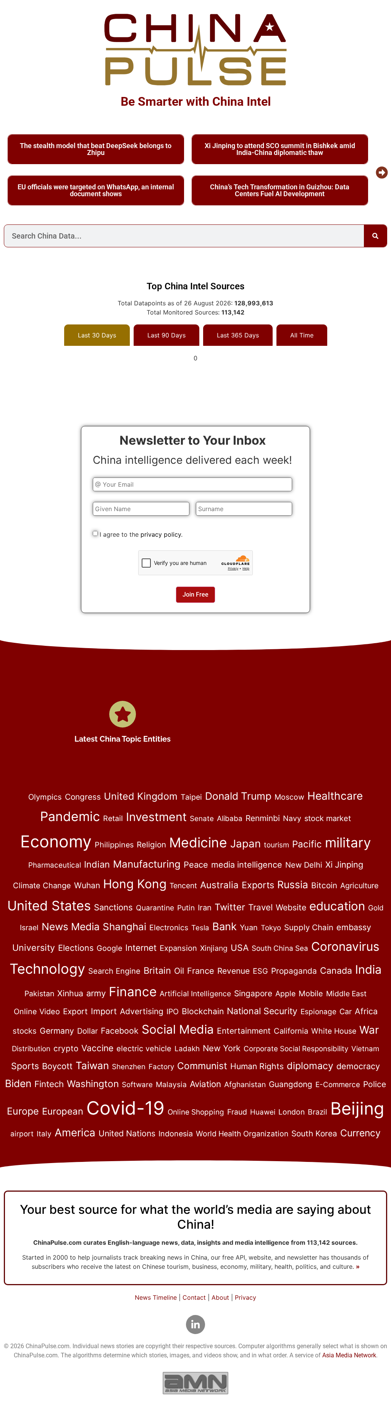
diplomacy (310, 1065)
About (220, 1297)
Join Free (195, 594)
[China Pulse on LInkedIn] (195, 1324)
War (369, 1029)
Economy (56, 841)
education (337, 906)
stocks (25, 1031)
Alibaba (229, 818)
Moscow (289, 797)
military (348, 842)
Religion (151, 844)
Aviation (205, 1084)
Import (104, 1011)
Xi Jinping (344, 865)
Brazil (317, 1111)
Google (109, 948)
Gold (376, 907)
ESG (260, 971)
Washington (93, 1083)
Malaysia (171, 1084)
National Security (262, 1011)
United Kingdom (141, 796)
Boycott (57, 1066)
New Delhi (303, 865)
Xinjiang (214, 948)
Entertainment (244, 1031)
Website (291, 907)
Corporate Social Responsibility (296, 1048)
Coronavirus (345, 946)
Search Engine (114, 971)
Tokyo (271, 927)
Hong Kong (134, 883)
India (368, 969)
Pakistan (39, 993)
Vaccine (97, 1048)
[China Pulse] (195, 49)
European (62, 1111)
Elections (76, 948)
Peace (196, 865)
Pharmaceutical (54, 865)
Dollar (87, 1031)
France (200, 971)
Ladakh (187, 1048)
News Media (71, 927)
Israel (29, 927)
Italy (44, 1133)
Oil (179, 971)
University (33, 947)
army (96, 993)
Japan (245, 843)
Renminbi (263, 818)
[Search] (375, 236)
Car (345, 1011)
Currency (360, 1133)
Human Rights (257, 1066)
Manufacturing (147, 864)
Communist (202, 1065)
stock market (327, 818)
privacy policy (161, 534)
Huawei (262, 1112)
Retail (113, 818)
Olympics (45, 797)
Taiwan (92, 1065)
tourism (276, 845)
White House (333, 1031)
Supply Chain (308, 927)
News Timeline (156, 1297)
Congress (83, 797)
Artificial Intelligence (195, 993)
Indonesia (175, 1133)
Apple (285, 993)
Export (75, 1011)
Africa (366, 1011)
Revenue (233, 971)
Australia (219, 885)
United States (49, 905)
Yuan (249, 927)
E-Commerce (337, 1084)
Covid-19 (125, 1108)
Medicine (198, 842)
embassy (353, 927)
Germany (57, 1031)
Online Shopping (196, 1112)
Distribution (31, 1048)
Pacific (307, 844)
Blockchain (203, 1011)
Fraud (237, 1111)
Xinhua (70, 993)
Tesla (200, 927)
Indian (97, 864)
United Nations (127, 1133)
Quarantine (155, 907)
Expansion (178, 948)
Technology (47, 968)
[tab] (97, 335)
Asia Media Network (349, 1355)
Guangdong (290, 1084)
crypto (65, 1048)
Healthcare (335, 795)
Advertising (141, 1011)
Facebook (120, 1031)
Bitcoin (324, 885)
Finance (133, 991)
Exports (258, 885)
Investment (156, 817)
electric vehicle (143, 1048)
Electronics (168, 927)
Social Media (178, 1029)
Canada (336, 970)
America (75, 1132)
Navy (292, 818)
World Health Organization (242, 1133)
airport (22, 1133)
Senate (202, 818)
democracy (358, 1066)
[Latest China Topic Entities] (122, 714)
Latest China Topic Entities (122, 739)
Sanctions (113, 907)
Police (374, 1084)
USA (240, 947)
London (291, 1111)
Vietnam (365, 1048)
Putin (186, 907)
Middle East (346, 993)
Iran (205, 907)
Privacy (245, 1297)
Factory (161, 1066)
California (291, 1031)
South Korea (314, 1133)
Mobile (311, 993)
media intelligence (246, 865)
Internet (141, 947)
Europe (23, 1111)
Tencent (183, 885)
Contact (194, 1297)
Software (137, 1084)
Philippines (114, 844)
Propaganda (294, 971)
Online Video (37, 1011)
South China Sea (280, 948)
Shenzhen (128, 1066)
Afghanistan (245, 1084)
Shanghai (124, 927)
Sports (25, 1066)
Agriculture (359, 885)
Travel (260, 907)
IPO (172, 1011)
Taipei (191, 797)
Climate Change (42, 885)
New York (222, 1048)
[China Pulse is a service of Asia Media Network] (195, 1383)
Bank (224, 926)
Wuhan (87, 885)
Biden (18, 1083)
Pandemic (70, 816)
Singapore (253, 993)
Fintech (49, 1084)
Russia (292, 884)
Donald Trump (238, 796)
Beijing (357, 1108)
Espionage (318, 1011)
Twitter (230, 907)
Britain (157, 970)
